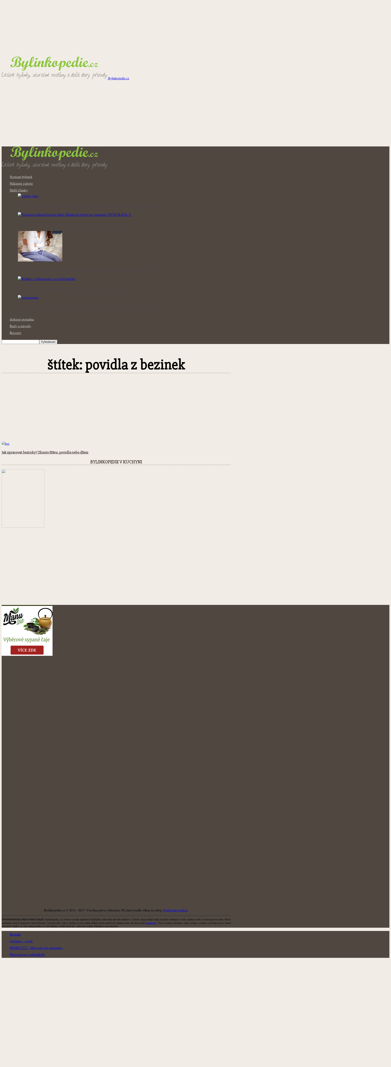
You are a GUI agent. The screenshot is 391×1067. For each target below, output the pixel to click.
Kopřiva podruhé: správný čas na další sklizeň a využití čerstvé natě (75, 288)
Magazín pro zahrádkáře (27, 954)
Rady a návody (20, 326)
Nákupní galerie (21, 183)
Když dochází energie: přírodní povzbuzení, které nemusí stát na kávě (76, 224)
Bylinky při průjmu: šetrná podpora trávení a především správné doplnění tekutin (86, 269)
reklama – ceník (21, 941)
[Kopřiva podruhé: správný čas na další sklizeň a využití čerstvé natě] (46, 278)
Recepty (16, 332)
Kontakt (15, 934)
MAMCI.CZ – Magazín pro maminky (36, 947)
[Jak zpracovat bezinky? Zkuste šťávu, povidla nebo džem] (5, 443)
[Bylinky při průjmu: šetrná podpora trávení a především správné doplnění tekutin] (40, 260)
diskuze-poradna (22, 319)
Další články (19, 190)
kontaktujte (151, 922)
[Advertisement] (195, 115)
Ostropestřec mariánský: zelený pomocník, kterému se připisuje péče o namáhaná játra (90, 307)
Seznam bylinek (21, 176)
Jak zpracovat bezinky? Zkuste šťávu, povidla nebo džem (45, 452)
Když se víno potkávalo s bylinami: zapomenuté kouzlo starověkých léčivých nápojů (88, 205)
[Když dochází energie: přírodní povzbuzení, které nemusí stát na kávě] (74, 214)
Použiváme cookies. (176, 910)
